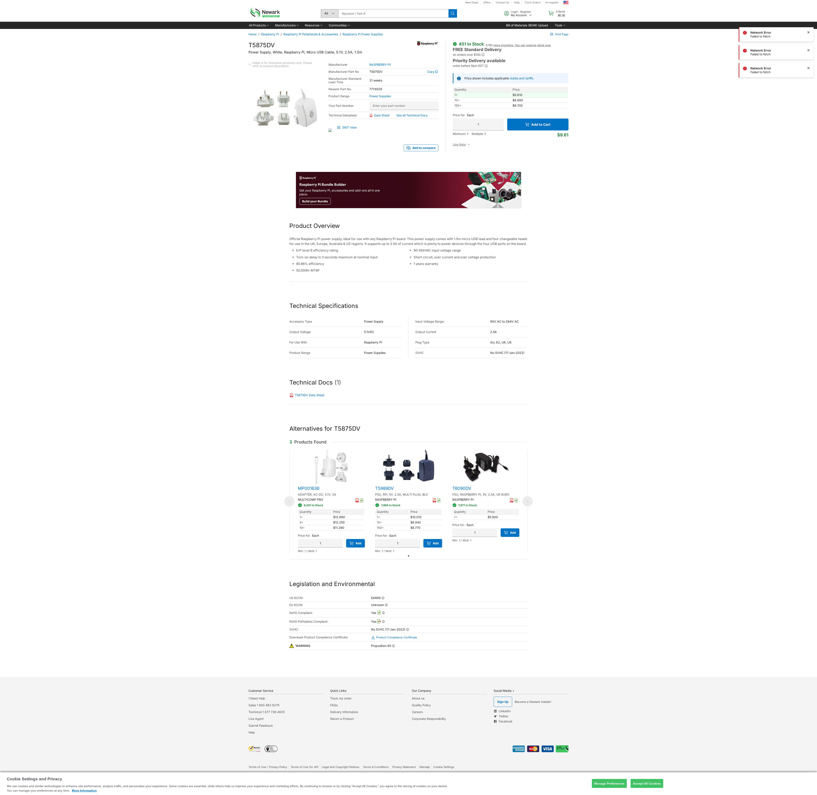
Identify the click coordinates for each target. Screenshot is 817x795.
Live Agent (256, 719)
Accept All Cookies (647, 783)
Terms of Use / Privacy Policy (268, 767)
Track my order (340, 698)
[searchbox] (393, 13)
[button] (259, 25)
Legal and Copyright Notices (340, 767)
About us (418, 698)
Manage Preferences (609, 783)
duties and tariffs (521, 78)
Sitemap (424, 767)
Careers (417, 712)
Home (253, 34)
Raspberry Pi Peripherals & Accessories (310, 34)
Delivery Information (344, 712)
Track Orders (532, 2)
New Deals (471, 2)
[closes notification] (808, 32)
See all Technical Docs (411, 115)
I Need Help (257, 698)
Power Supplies (380, 96)
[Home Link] (265, 13)
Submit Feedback (261, 725)
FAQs (334, 705)
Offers (487, 2)
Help (517, 2)
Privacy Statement (404, 767)
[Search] (452, 13)
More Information (84, 790)
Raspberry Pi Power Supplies (363, 34)
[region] (408, 783)
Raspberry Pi (270, 34)
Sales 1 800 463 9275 (264, 705)
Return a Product (342, 719)
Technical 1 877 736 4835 (267, 712)
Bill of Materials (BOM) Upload (527, 25)
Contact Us (502, 2)
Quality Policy (421, 705)
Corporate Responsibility (429, 719)
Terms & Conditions (376, 767)
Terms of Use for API (304, 767)
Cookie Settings (443, 767)
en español (552, 2)
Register (525, 11)
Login (514, 11)
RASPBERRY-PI (380, 64)
